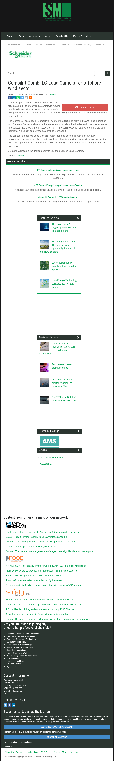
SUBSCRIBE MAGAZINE (57, 737)
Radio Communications (16, 650)
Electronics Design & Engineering (21, 636)
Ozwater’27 (46, 463)
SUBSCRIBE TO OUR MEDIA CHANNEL (57, 727)
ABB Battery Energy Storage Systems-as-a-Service (58, 185)
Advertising (33, 752)
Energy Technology (82, 36)
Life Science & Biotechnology (19, 645)
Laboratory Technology (16, 642)
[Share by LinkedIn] (14, 97)
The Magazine (13, 45)
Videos (38, 45)
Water (21, 36)
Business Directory (82, 45)
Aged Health (12, 666)
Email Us (7, 694)
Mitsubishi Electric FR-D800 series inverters (58, 197)
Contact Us (21, 752)
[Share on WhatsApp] (18, 97)
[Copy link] (30, 97)
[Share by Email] (26, 97)
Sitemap (74, 752)
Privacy (56, 752)
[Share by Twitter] (22, 97)
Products (65, 45)
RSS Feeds (46, 752)
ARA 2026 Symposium (52, 457)
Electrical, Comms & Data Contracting (23, 634)
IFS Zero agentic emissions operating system (58, 170)
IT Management (13, 658)
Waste (48, 36)
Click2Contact (86, 107)
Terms (65, 752)
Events (28, 45)
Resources (51, 45)
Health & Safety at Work (17, 653)
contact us (8, 746)
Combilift (53, 94)
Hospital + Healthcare (16, 661)
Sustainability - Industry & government (23, 655)
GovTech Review (14, 664)
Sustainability (62, 36)
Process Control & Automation (20, 647)
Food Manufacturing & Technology (21, 639)
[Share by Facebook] (10, 97)
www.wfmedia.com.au (13, 691)
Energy (10, 36)
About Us (100, 45)
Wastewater (34, 36)
